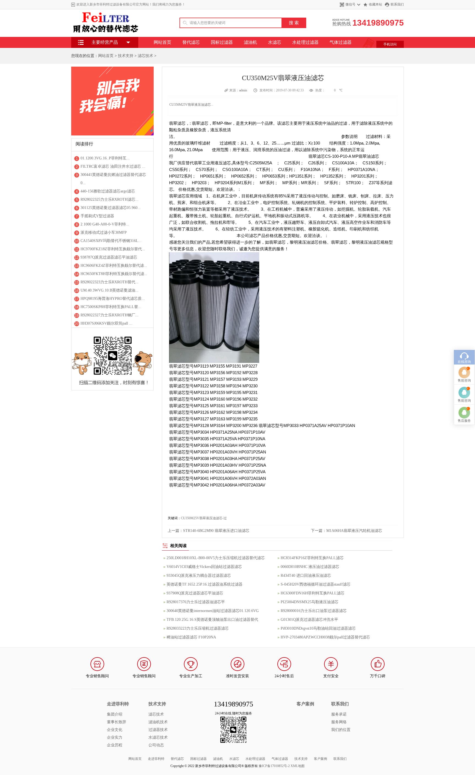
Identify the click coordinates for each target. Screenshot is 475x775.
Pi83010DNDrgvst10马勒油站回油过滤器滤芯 (318, 628)
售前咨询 (464, 380)
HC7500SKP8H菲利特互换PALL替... (111, 307)
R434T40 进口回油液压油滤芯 (306, 575)
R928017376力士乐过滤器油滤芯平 (196, 602)
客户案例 (320, 759)
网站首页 (162, 42)
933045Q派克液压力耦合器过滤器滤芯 (199, 575)
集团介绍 (114, 714)
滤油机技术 (158, 722)
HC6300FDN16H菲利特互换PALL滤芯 (312, 593)
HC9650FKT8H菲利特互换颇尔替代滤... (114, 274)
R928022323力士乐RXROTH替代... (110, 282)
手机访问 (390, 44)
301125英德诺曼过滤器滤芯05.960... (111, 208)
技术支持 (125, 56)
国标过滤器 (222, 42)
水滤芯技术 (158, 737)
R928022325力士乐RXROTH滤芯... (110, 199)
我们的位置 (340, 730)
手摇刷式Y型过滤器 (97, 216)
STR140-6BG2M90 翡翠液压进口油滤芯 (216, 531)
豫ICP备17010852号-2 (274, 766)
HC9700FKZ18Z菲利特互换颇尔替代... (113, 249)
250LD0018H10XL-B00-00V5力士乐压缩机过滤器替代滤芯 (216, 558)
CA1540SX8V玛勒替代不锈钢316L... (111, 241)
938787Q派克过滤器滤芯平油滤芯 (109, 257)
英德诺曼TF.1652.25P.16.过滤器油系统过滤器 (204, 584)
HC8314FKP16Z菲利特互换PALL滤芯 (312, 558)
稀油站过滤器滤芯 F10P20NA (191, 637)
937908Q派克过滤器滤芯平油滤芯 (195, 593)
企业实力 (114, 737)
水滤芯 (274, 42)
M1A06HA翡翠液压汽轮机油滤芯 (354, 531)
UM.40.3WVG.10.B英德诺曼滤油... (110, 290)
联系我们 (397, 4)
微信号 (350, 4)
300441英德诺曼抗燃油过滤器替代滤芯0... (113, 179)
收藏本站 (375, 4)
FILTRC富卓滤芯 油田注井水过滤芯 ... (113, 166)
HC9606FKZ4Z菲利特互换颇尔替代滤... (114, 265)
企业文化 (114, 730)
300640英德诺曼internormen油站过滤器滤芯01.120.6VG (213, 611)
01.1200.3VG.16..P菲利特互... (105, 158)
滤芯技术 (145, 56)
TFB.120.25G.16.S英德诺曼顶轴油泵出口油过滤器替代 (212, 620)
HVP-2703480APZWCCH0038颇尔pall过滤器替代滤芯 (325, 637)
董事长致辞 (116, 722)
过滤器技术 (158, 730)
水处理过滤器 (305, 42)
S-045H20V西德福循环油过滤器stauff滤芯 (315, 584)
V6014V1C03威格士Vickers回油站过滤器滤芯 (204, 567)
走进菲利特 (156, 759)
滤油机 (250, 42)
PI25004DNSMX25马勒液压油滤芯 (309, 602)
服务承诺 (339, 714)
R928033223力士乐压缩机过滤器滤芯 (198, 628)
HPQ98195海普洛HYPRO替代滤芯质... (113, 299)
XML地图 (298, 766)
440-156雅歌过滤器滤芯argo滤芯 (108, 191)
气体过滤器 (341, 42)
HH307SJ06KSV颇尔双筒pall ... (106, 323)
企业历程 (114, 745)
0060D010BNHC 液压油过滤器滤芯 (310, 567)
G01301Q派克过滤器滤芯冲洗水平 (309, 620)
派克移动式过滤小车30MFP (104, 232)
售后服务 (464, 421)
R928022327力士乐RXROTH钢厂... (110, 315)
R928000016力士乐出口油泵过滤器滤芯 (314, 611)
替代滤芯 (191, 42)
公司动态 (156, 745)
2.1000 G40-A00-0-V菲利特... (105, 224)
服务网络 (339, 722)
